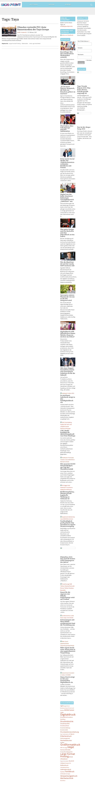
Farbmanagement (65, 738)
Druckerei (63, 717)
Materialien (25, 43)
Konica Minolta (65, 750)
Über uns (52, 4)
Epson (72, 734)
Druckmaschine (65, 723)
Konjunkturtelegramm (66, 752)
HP (61, 747)
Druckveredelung (65, 728)
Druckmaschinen (64, 725)
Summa (62, 772)
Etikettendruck (65, 736)
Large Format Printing (15, 43)
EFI (69, 734)
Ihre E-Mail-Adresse (83, 41)
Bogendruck (66, 706)
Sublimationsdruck (65, 769)
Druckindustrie (66, 721)
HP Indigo (65, 747)
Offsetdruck (63, 759)
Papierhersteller (64, 761)
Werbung (68, 4)
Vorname (80, 48)
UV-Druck (62, 774)
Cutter (62, 712)
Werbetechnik (66, 778)
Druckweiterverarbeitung (69, 732)
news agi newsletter (35, 43)
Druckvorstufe (64, 730)
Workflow (62, 780)
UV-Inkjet (67, 773)
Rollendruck (64, 765)
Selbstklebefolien (64, 767)
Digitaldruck (68, 714)
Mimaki (71, 757)
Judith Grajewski (21, 32)
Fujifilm (62, 742)
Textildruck (69, 771)
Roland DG (68, 763)
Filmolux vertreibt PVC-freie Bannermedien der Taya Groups (33, 28)
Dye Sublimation (64, 734)
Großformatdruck (70, 744)
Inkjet (70, 747)
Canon (71, 710)
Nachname (80, 54)
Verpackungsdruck (68, 776)
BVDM (66, 710)
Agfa (61, 706)
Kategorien (33, 4)
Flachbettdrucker (66, 740)
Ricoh (70, 761)
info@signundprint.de (66, 26)
